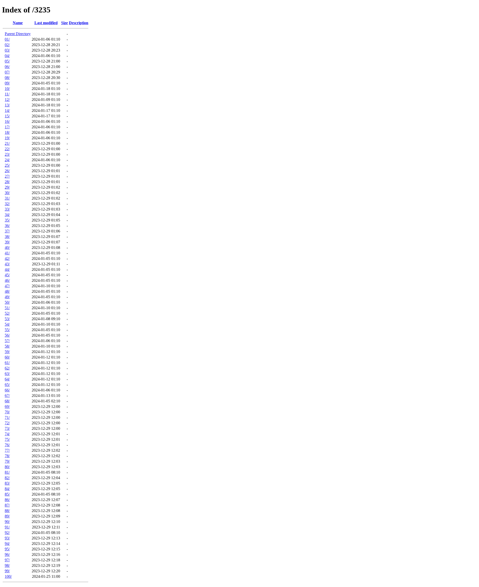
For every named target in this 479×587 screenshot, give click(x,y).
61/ (7, 363)
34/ (7, 215)
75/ (7, 439)
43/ (7, 264)
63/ (7, 373)
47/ (7, 286)
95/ (7, 549)
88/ (7, 511)
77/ (7, 450)
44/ (7, 269)
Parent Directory (18, 34)
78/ (7, 456)
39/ (7, 242)
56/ (7, 335)
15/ (7, 116)
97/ (7, 560)
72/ (7, 423)
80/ (7, 467)
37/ (7, 231)
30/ (7, 193)
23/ (7, 154)
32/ (7, 204)
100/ (8, 576)
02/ (7, 45)
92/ (7, 532)
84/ (7, 489)
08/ (7, 77)
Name (18, 23)
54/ (7, 324)
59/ (7, 352)
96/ (7, 554)
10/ (7, 88)
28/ (7, 182)
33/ (7, 209)
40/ (7, 247)
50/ (7, 302)
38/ (7, 236)
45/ (7, 275)
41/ (7, 253)
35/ (7, 220)
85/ (7, 494)
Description (78, 23)
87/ (7, 505)
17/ (7, 127)
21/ (7, 143)
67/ (7, 395)
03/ (7, 50)
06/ (7, 67)
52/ (7, 313)
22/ (7, 149)
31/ (7, 198)
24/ (7, 160)
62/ (7, 368)
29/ (7, 187)
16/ (7, 121)
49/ (7, 297)
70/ (7, 412)
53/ (7, 319)
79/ (7, 461)
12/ (7, 99)
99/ (7, 571)
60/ (7, 357)
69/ (7, 406)
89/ (7, 516)
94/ (7, 543)
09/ (7, 83)
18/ (7, 132)
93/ (7, 538)
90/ (7, 521)
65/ (7, 384)
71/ (7, 417)
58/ (7, 346)
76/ (7, 445)
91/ (7, 527)
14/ (7, 110)
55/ (7, 330)
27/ (7, 176)
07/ (7, 72)
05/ (7, 61)
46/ (7, 280)
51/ (7, 308)
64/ (7, 379)
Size (64, 23)
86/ (7, 500)
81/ (7, 472)
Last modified (46, 23)
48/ (7, 291)
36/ (7, 225)
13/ (7, 105)
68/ (7, 401)
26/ (7, 171)
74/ (7, 434)
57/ (7, 341)
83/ (7, 483)
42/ (7, 258)
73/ (7, 428)
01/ (7, 39)
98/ (7, 565)
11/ (7, 94)
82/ (7, 478)
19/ (7, 138)
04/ (7, 56)
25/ (7, 165)
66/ (7, 390)
